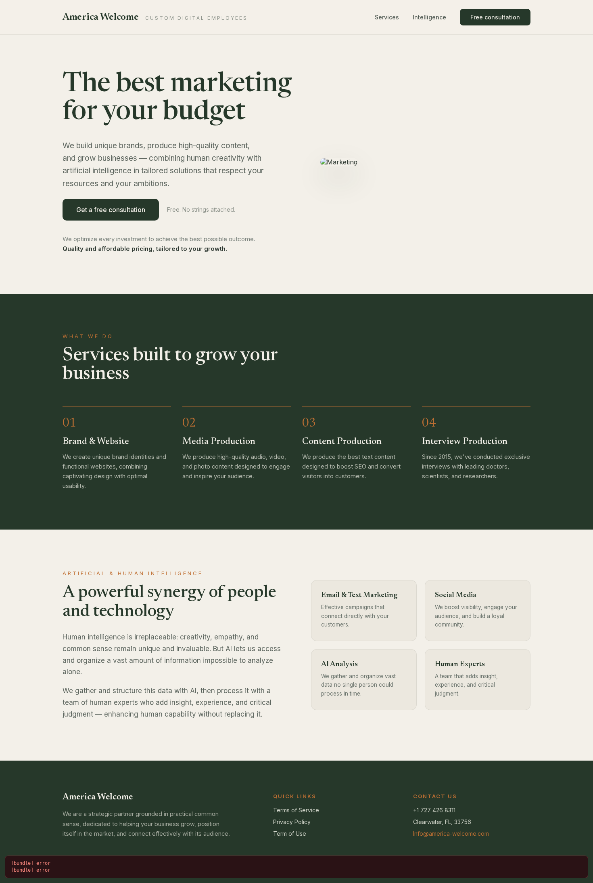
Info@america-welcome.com (451, 833)
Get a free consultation (110, 210)
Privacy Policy (292, 821)
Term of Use (289, 833)
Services (387, 17)
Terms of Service (296, 810)
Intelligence (429, 17)
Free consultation (495, 17)
